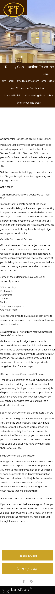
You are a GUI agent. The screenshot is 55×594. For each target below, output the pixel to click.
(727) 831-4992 (27, 569)
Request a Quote (28, 555)
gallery (27, 422)
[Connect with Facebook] (23, 582)
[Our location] (31, 582)
